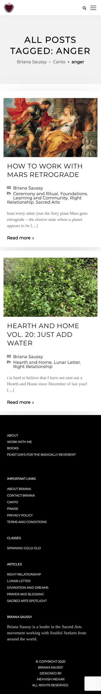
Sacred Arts (48, 202)
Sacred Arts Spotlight (27, 601)
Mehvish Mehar (50, 679)
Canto (12, 502)
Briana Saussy (28, 188)
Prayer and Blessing (25, 594)
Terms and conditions (27, 522)
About (12, 435)
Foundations (73, 193)
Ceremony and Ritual (35, 193)
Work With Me (19, 442)
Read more (19, 238)
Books (13, 448)
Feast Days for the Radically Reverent (41, 454)
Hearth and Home (32, 362)
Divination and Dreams (27, 587)
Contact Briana (21, 495)
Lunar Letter (67, 362)
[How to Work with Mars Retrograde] (50, 125)
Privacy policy (20, 515)
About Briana (19, 489)
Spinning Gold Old (24, 548)
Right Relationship (32, 366)
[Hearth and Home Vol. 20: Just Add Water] (50, 285)
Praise (12, 508)
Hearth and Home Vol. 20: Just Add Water (43, 334)
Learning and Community (40, 198)
